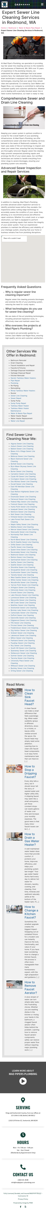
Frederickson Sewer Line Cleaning (24, 628)
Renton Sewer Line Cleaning (22, 557)
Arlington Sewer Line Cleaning (23, 587)
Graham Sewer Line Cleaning (22, 633)
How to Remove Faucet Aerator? (31, 987)
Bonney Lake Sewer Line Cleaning (24, 610)
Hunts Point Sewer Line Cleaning (24, 507)
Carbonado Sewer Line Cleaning (24, 613)
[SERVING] (23, 1100)
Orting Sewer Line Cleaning (22, 671)
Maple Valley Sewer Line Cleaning (24, 524)
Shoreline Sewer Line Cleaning (23, 567)
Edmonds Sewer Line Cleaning (23, 590)
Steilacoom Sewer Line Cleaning (24, 653)
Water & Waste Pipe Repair (21, 413)
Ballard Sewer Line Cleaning (22, 449)
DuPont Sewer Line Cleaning (22, 615)
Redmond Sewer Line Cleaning (23, 555)
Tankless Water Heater (20, 406)
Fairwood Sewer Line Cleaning (23, 499)
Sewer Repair (16, 398)
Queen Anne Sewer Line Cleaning (24, 550)
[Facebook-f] (21, 1207)
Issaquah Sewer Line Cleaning (23, 509)
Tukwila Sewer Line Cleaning (22, 575)
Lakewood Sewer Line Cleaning (23, 635)
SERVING (23, 1107)
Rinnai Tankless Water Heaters (23, 391)
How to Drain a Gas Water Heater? (32, 839)
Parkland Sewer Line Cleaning (23, 640)
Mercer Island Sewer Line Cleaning (25, 529)
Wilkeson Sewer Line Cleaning (23, 666)
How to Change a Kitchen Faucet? (31, 912)
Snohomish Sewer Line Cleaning (24, 608)
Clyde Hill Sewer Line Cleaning (23, 476)
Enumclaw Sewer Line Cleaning (23, 497)
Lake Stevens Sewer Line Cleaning (25, 595)
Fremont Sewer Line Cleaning (22, 504)
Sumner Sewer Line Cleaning (22, 656)
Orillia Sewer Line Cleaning (21, 545)
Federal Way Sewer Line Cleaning (24, 502)
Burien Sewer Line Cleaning (22, 471)
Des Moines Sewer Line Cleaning (24, 481)
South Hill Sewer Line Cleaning (23, 648)
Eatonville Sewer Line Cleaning (23, 618)
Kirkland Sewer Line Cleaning (22, 517)
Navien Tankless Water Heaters (23, 378)
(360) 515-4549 (23, 1180)
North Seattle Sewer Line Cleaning (25, 542)
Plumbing (14, 383)
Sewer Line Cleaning (19, 396)
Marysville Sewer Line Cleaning (23, 600)
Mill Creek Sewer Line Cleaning (23, 603)
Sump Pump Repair (18, 403)
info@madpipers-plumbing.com (23, 1182)
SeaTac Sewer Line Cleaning (22, 562)
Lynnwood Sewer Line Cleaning (23, 598)
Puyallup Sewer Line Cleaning (23, 643)
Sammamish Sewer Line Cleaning (24, 560)
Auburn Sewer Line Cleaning (22, 446)
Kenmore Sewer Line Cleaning (23, 512)
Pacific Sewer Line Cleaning (22, 547)
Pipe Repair (15, 380)
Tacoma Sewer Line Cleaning (22, 658)
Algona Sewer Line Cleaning (22, 444)
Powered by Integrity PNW (23, 1203)
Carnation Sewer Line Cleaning (23, 474)
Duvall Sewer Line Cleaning (22, 484)
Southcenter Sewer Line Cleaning (24, 572)
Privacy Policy (23, 1199)
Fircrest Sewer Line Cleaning (22, 625)
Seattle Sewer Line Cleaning (22, 565)
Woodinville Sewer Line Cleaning (24, 582)
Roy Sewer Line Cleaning (21, 645)
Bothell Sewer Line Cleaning (22, 464)
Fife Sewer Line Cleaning (21, 623)
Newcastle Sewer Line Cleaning (23, 532)
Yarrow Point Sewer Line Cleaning (24, 585)
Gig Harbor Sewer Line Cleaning (24, 630)
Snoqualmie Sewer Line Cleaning (24, 570)
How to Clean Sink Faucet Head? (30, 697)
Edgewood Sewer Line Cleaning (23, 620)
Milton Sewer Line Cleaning (22, 638)
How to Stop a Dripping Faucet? (31, 772)
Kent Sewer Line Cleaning (21, 514)
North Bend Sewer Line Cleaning (24, 539)
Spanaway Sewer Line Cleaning (23, 651)
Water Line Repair (18, 421)
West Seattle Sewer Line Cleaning (24, 577)
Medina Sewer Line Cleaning (22, 527)
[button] (42, 4)
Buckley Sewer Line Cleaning (22, 668)
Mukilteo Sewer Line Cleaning (23, 605)
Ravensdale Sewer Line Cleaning (24, 552)
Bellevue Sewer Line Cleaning (22, 456)
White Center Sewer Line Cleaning (24, 580)
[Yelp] (25, 1207)
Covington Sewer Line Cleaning (23, 479)
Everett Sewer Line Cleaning (22, 592)
